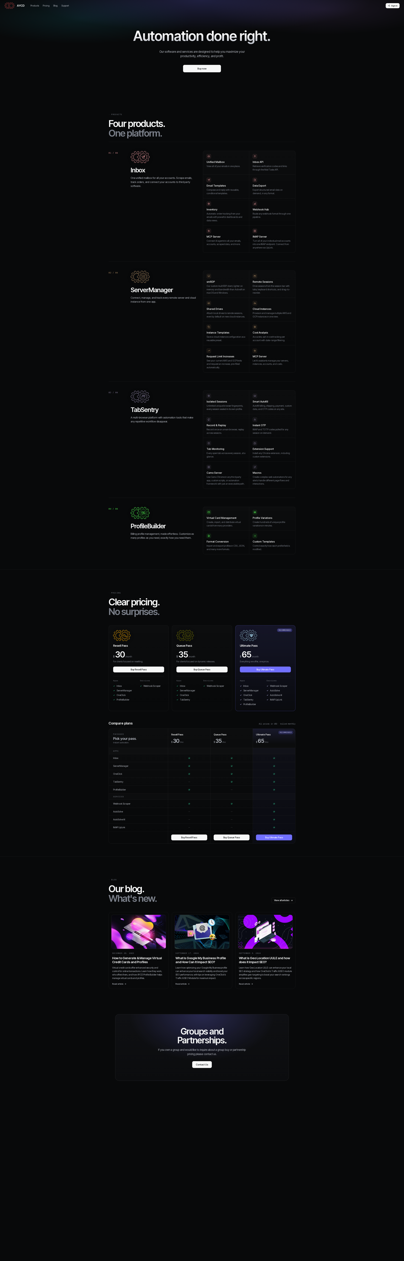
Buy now (202, 68)
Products (34, 5)
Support (65, 5)
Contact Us (202, 1064)
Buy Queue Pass (202, 669)
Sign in (394, 5)
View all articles (283, 900)
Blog (55, 5)
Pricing (46, 5)
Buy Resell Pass (139, 669)
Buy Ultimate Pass (265, 669)
